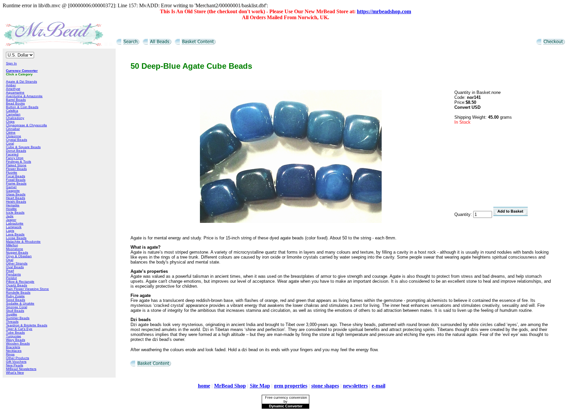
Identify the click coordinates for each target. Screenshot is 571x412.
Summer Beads (17, 318)
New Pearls (14, 365)
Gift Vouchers (16, 361)
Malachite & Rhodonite (23, 241)
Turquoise (13, 336)
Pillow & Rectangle (20, 281)
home (204, 386)
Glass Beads (15, 194)
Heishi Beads (16, 201)
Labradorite (14, 223)
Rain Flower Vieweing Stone (27, 289)
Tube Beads (15, 332)
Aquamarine (15, 92)
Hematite (12, 205)
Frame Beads (16, 183)
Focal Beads (15, 176)
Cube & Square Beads (23, 147)
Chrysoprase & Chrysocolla (26, 125)
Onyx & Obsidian (19, 256)
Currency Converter (22, 70)
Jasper (11, 220)
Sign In (11, 63)
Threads (12, 321)
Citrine (11, 132)
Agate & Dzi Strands (21, 81)
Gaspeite (13, 190)
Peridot (11, 278)
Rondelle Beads (18, 292)
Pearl (10, 270)
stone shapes (325, 386)
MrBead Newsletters (21, 369)
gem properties (290, 386)
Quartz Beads (16, 285)
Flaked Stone (16, 165)
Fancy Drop (14, 158)
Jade (10, 216)
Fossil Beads (15, 180)
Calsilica (12, 110)
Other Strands (16, 263)
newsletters (355, 386)
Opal (9, 260)
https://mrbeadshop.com (384, 11)
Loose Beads (16, 238)
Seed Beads (15, 300)
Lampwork (13, 227)
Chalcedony (15, 118)
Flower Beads (16, 169)
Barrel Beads (16, 100)
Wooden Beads (18, 343)
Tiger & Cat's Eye (19, 329)
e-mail (378, 386)
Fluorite (11, 172)
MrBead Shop (230, 386)
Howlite (11, 209)
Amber (11, 85)
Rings (10, 354)
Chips (10, 121)
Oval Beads (15, 267)
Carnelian (13, 114)
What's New (15, 372)
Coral (10, 143)
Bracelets (13, 347)
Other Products (17, 358)
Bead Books (15, 103)
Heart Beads (15, 198)
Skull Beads (15, 310)
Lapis (10, 230)
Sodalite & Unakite (20, 303)
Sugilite (11, 314)
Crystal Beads (16, 140)
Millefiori (12, 245)
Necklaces (13, 350)
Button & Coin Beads (22, 107)
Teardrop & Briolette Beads (26, 325)
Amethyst (13, 89)
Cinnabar (13, 129)
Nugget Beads (17, 252)
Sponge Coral (16, 307)
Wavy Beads (15, 340)
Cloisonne (13, 136)
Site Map (260, 386)
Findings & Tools (18, 161)
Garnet (11, 187)
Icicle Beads (15, 212)
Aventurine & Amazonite (24, 96)
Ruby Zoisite (15, 296)
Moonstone (14, 249)
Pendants (13, 274)
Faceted (12, 154)
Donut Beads (16, 150)
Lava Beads (15, 234)
